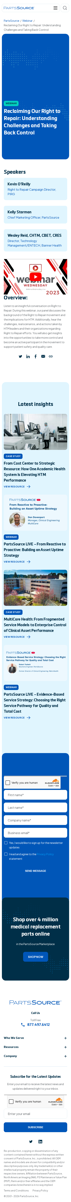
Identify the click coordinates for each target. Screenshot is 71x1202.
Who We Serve (14, 1038)
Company (10, 1056)
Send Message (35, 870)
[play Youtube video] (35, 277)
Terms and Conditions (16, 1190)
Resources (11, 1047)
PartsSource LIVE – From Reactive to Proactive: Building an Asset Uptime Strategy (35, 550)
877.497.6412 (38, 1025)
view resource (14, 486)
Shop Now (35, 956)
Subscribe (35, 1127)
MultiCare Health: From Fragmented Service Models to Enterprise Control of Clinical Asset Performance (35, 625)
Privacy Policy (45, 854)
